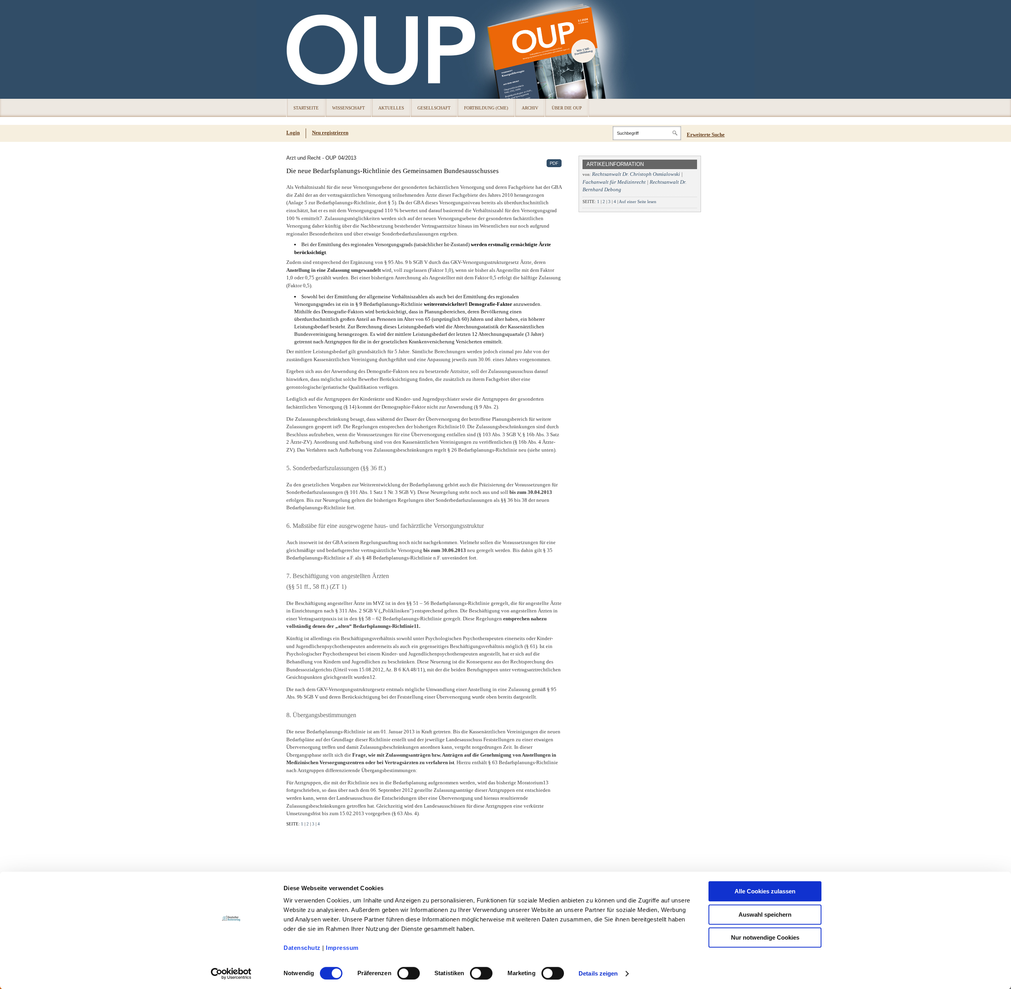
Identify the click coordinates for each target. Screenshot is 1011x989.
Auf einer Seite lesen (637, 201)
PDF (554, 163)
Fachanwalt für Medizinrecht (614, 182)
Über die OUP (567, 107)
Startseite (306, 107)
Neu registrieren (330, 133)
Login (293, 133)
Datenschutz (302, 947)
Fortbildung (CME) (486, 107)
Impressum (342, 947)
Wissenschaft (348, 107)
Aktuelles (391, 107)
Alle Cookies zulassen (765, 891)
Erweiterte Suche (706, 135)
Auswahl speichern (765, 914)
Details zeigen (598, 973)
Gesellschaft (434, 107)
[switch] (408, 973)
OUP (296, 49)
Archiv (530, 107)
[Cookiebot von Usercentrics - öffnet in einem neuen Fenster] (231, 974)
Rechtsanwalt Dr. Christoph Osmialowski (636, 174)
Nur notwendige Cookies (765, 937)
